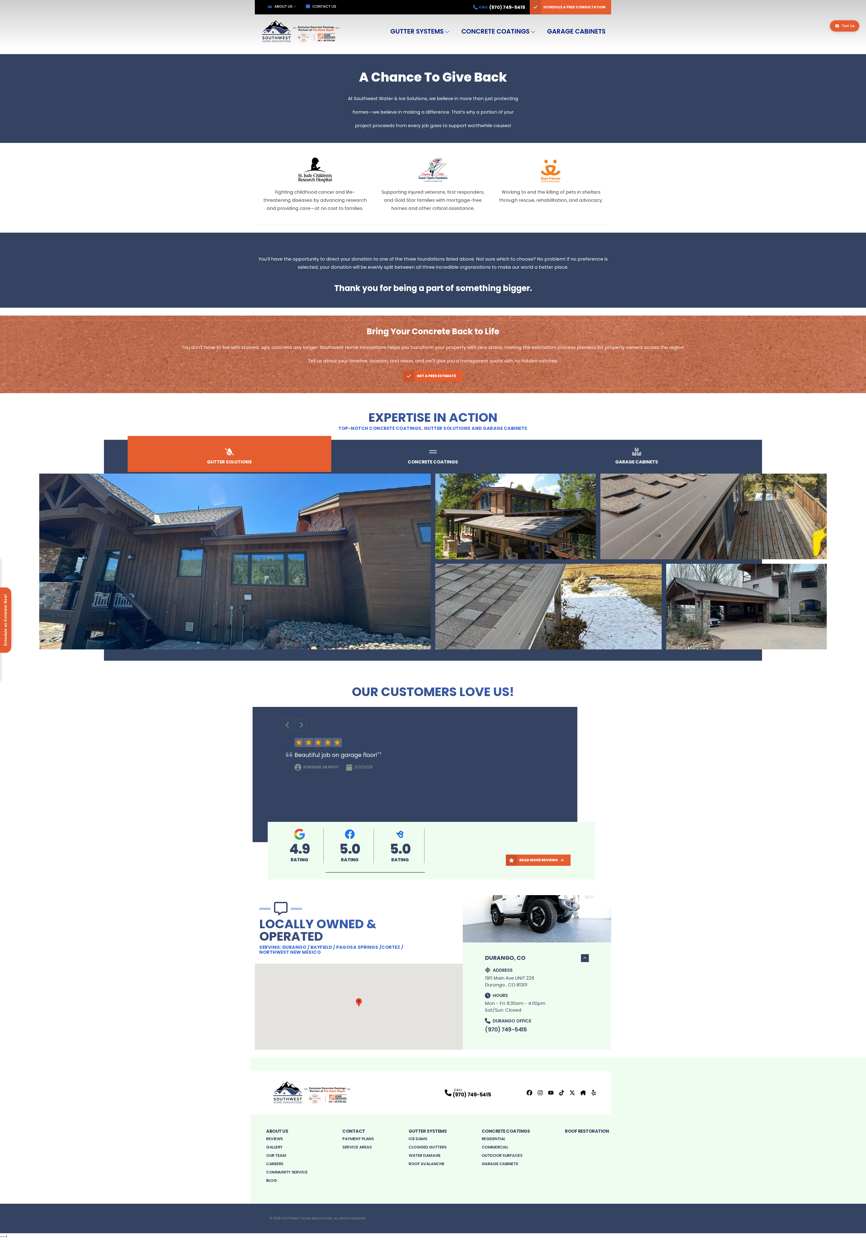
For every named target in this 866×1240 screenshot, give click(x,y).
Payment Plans (358, 1138)
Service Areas (357, 1147)
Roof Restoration (587, 1131)
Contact (353, 1131)
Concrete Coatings (495, 31)
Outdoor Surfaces (502, 1155)
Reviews (274, 1138)
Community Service (286, 1172)
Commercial (495, 1147)
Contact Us (324, 6)
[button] (375, 872)
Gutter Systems (417, 31)
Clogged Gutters (428, 1147)
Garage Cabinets (576, 31)
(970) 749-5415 (506, 1030)
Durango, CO (505, 958)
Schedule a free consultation (574, 7)
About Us (283, 6)
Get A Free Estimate (436, 375)
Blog (271, 1180)
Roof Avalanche (427, 1164)
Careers (274, 1164)
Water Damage (425, 1155)
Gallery (274, 1147)
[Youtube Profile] (551, 1093)
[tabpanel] (433, 561)
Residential (493, 1138)
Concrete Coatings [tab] (433, 462)
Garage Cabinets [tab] (636, 462)
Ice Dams (418, 1138)
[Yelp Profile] (594, 1093)
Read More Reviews (538, 860)
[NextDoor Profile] (583, 1093)
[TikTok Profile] (562, 1093)
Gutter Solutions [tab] (229, 462)
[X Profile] (572, 1093)
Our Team (276, 1155)
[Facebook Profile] (529, 1093)
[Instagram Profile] (540, 1093)
